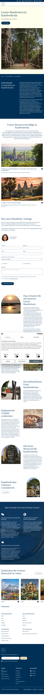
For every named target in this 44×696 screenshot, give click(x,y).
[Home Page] (3, 4)
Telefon (24, 251)
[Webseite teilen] (17, 1)
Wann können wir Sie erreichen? (7, 257)
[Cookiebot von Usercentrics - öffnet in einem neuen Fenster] (38, 334)
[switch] (16, 356)
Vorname (3, 245)
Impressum (41, 689)
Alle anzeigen (38, 573)
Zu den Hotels (5, 492)
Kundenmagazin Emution (20, 681)
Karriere (17, 683)
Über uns (17, 679)
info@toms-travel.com (5, 678)
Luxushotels (18, 673)
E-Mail (2, 251)
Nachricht (3, 267)
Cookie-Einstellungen (27, 689)
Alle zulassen (36, 361)
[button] (42, 4)
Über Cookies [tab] (36, 337)
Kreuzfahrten (18, 675)
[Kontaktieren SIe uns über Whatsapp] (20, 1)
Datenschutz (35, 689)
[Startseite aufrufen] (22, 650)
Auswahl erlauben (22, 361)
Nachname (25, 245)
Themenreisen (18, 677)
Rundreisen (18, 670)
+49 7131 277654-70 (5, 676)
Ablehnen (8, 361)
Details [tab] (22, 337)
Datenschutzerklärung (14, 278)
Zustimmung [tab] (7, 337)
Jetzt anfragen (6, 23)
